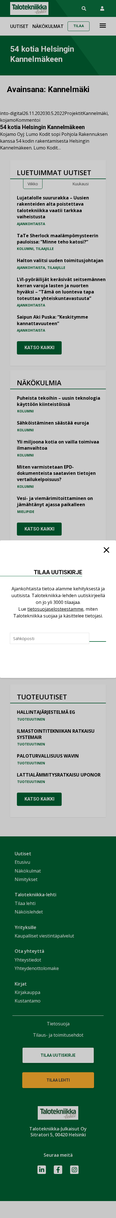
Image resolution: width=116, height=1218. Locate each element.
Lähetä (97, 641)
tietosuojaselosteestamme (55, 609)
